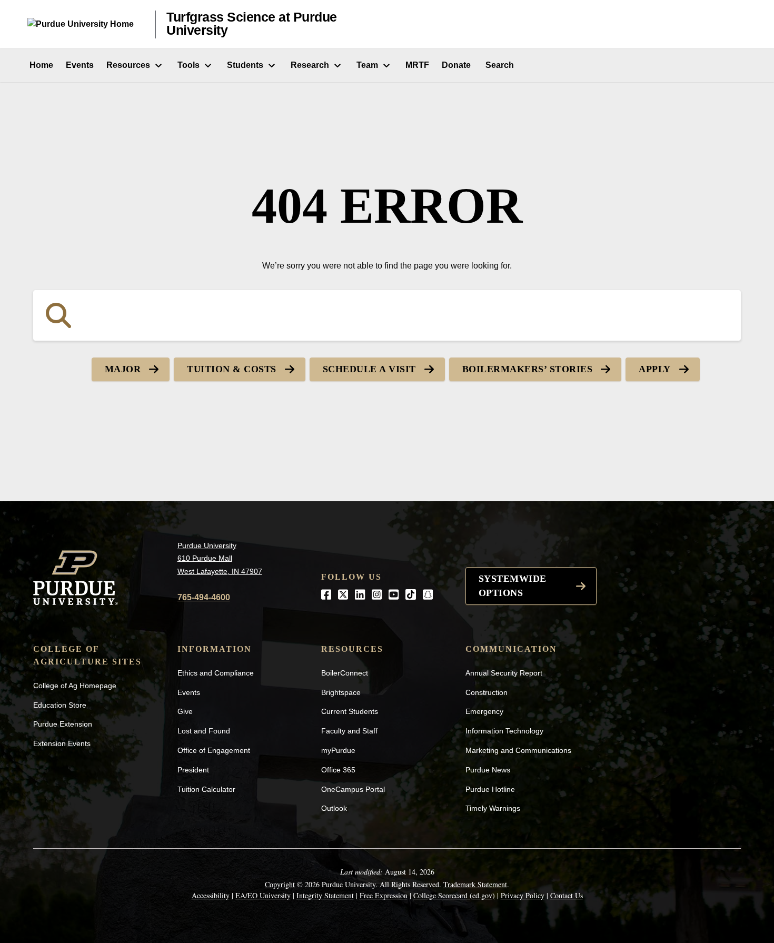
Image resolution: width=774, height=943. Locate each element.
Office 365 (338, 770)
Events (80, 65)
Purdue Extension (62, 724)
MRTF (417, 65)
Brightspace (341, 692)
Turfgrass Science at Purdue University (251, 24)
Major (123, 369)
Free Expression (384, 895)
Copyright (280, 884)
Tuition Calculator (206, 789)
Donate (456, 65)
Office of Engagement (213, 750)
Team (367, 65)
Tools (188, 65)
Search (498, 65)
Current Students (349, 711)
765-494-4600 (203, 597)
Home (40, 65)
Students (245, 65)
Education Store (59, 705)
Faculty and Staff (349, 731)
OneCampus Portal (353, 789)
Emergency (484, 711)
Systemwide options (513, 585)
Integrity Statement (325, 895)
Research (310, 65)
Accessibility (211, 895)
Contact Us (566, 895)
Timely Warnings (492, 808)
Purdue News (487, 770)
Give (185, 711)
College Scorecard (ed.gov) (454, 895)
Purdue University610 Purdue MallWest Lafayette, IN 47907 (219, 558)
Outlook (334, 808)
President (193, 770)
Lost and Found (203, 731)
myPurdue (338, 750)
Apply (655, 369)
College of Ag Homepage (74, 685)
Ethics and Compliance (215, 673)
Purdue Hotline (490, 789)
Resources (128, 65)
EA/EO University (263, 895)
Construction (486, 692)
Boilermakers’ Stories (527, 369)
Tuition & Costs (231, 369)
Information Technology (504, 731)
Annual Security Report (503, 673)
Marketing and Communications (518, 750)
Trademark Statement (475, 884)
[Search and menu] (734, 24)
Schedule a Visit (369, 369)
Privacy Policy (522, 895)
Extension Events (62, 743)
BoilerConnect (344, 673)
